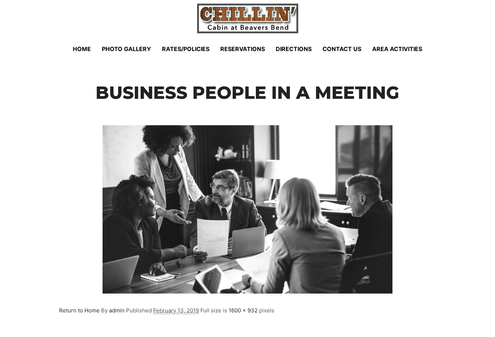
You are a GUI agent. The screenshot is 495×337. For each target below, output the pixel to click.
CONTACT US (342, 48)
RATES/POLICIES (185, 48)
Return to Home (79, 310)
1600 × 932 (243, 310)
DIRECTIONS (294, 48)
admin (117, 310)
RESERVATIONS (242, 48)
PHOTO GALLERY (126, 48)
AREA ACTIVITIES (397, 48)
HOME (82, 48)
